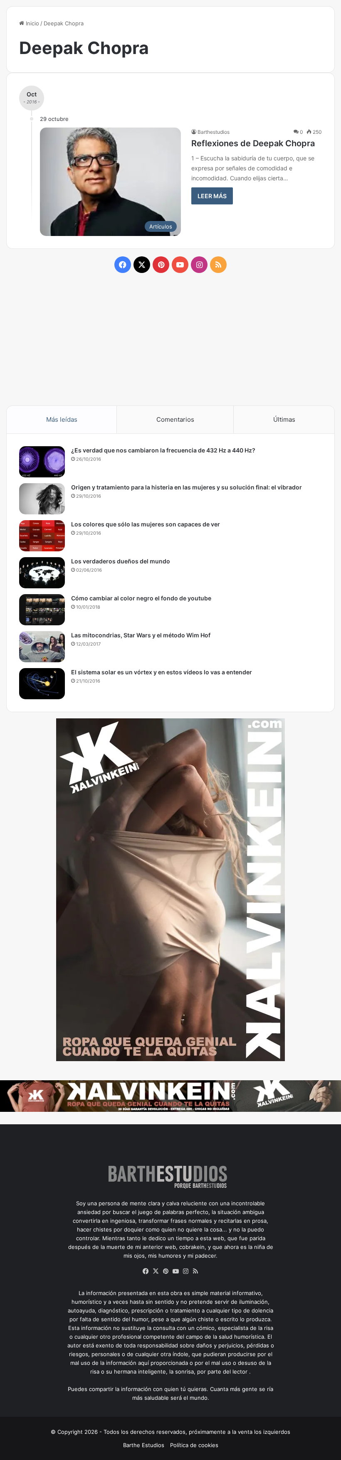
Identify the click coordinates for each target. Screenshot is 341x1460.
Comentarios (175, 419)
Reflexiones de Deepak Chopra (253, 143)
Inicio (31, 23)
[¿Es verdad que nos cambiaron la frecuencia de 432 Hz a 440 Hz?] (42, 461)
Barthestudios (214, 132)
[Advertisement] (170, 339)
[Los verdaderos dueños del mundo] (42, 572)
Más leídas (61, 419)
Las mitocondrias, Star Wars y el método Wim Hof (140, 635)
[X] (156, 1271)
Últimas (284, 419)
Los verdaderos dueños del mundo (120, 561)
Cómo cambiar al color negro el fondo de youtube (141, 598)
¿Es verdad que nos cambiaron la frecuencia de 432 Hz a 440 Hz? (163, 450)
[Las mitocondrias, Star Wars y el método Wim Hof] (42, 646)
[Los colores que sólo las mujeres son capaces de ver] (42, 535)
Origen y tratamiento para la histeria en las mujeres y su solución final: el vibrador (186, 487)
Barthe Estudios (143, 1445)
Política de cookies (194, 1445)
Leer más (212, 195)
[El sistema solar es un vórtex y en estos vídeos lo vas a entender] (42, 683)
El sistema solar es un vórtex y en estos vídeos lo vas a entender (161, 672)
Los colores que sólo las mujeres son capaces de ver (145, 524)
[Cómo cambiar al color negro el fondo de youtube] (42, 609)
